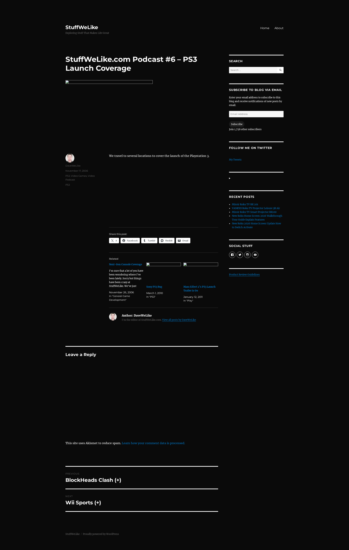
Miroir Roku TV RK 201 (245, 204)
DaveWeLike (73, 165)
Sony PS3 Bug (154, 286)
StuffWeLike (81, 27)
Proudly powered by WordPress (101, 534)
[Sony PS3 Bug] (163, 272)
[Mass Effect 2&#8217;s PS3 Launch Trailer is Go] (200, 272)
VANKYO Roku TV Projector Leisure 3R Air (256, 208)
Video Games (79, 175)
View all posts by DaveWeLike (179, 319)
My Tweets (235, 159)
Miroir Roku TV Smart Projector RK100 (254, 212)
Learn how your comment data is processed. (153, 443)
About (279, 28)
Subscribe (236, 124)
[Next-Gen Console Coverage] (127, 282)
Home (264, 28)
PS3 (67, 175)
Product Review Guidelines (244, 274)
